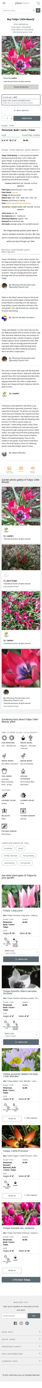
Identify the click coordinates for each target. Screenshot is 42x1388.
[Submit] (38, 10)
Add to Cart (27, 118)
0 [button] (38, 2)
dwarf (8, 203)
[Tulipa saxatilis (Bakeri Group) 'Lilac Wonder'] (21, 1081)
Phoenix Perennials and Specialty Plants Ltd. (16, 699)
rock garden (26, 203)
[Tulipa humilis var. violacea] (21, 1234)
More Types (32, 472)
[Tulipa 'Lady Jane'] (21, 920)
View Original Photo (10, 587)
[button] (34, 10)
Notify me (12, 1118)
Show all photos (21, 87)
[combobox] (21, 952)
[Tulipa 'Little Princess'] (21, 1158)
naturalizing (16, 203)
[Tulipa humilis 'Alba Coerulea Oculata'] (21, 1001)
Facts (21, 471)
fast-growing (28, 855)
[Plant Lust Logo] (22, 3)
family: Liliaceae (10, 855)
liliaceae (15, 192)
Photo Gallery (9, 472)
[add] (11, 118)
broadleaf (8, 848)
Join (34, 1315)
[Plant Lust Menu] (3, 3)
